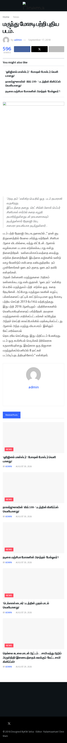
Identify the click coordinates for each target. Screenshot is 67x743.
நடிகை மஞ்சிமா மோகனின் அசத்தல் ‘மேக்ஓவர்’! (32, 91)
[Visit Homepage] (33, 5)
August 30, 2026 (23, 466)
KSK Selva (29, 731)
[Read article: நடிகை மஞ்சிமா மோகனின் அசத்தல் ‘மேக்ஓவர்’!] (33, 537)
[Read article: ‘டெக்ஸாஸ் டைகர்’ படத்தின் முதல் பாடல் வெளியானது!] (33, 583)
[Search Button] (62, 5)
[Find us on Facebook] (4, 724)
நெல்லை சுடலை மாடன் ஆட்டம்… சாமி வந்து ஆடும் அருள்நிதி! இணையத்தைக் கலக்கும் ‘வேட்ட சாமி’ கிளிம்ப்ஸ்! (32, 657)
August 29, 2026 (23, 612)
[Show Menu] (4, 5)
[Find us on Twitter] (9, 724)
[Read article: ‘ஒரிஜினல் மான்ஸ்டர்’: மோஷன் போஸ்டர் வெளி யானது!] (33, 437)
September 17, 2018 (39, 39)
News (16, 17)
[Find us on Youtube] (14, 724)
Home (6, 17)
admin (18, 39)
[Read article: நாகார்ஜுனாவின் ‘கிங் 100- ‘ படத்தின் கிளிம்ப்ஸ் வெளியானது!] (33, 487)
